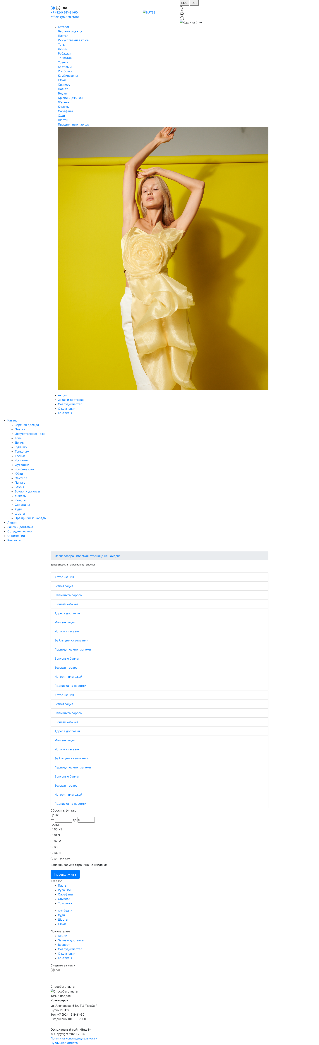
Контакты (65, 413)
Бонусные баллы (66, 658)
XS (60, 829)
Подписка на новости (70, 685)
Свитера (64, 84)
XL (60, 853)
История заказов (67, 631)
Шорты (63, 120)
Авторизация (64, 577)
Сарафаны (65, 111)
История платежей (68, 676)
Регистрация (63, 586)
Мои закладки (64, 622)
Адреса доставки (67, 613)
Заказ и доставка (71, 400)
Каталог (63, 27)
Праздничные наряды (74, 124)
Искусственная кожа (73, 40)
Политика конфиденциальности (74, 1038)
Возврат (64, 944)
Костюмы (65, 67)
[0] (182, 17)
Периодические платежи (72, 649)
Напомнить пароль (68, 595)
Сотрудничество (70, 404)
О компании (67, 408)
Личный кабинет (66, 604)
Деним (63, 49)
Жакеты (64, 102)
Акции (62, 395)
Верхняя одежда (70, 31)
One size (65, 859)
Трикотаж (65, 58)
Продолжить (65, 874)
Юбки (62, 80)
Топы (61, 44)
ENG (184, 3)
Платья (63, 36)
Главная (59, 556)
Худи (61, 115)
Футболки (65, 71)
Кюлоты (63, 107)
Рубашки (64, 53)
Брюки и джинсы (70, 98)
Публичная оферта (64, 1043)
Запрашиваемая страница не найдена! (93, 556)
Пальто (63, 89)
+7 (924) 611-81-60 (64, 12)
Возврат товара (66, 667)
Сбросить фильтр (63, 810)
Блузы (62, 93)
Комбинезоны (68, 75)
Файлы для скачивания (71, 640)
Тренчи (63, 62)
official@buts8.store (65, 17)
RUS (194, 3)
